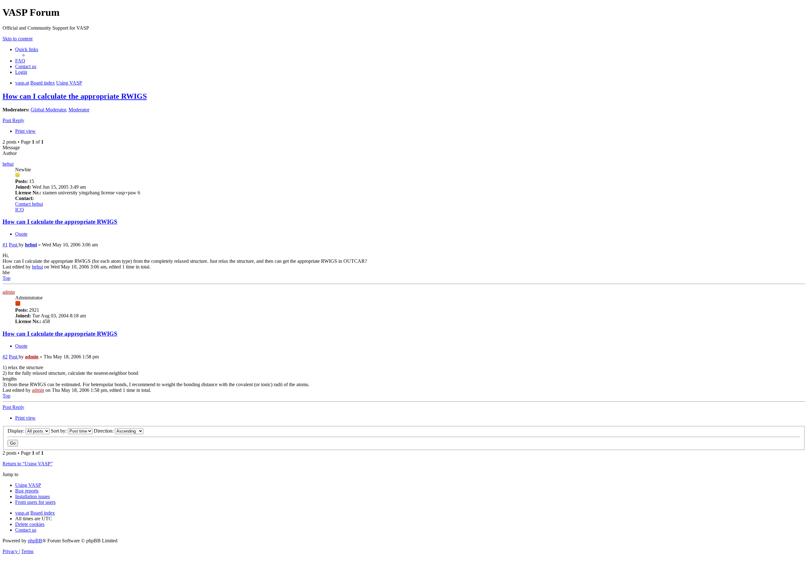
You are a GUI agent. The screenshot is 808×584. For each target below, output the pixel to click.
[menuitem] (20, 60)
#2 (5, 356)
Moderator (78, 109)
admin (9, 292)
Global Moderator (48, 109)
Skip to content (18, 38)
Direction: (104, 431)
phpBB (35, 540)
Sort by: (59, 431)
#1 (5, 244)
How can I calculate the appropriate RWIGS (75, 96)
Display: (17, 431)
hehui (8, 164)
